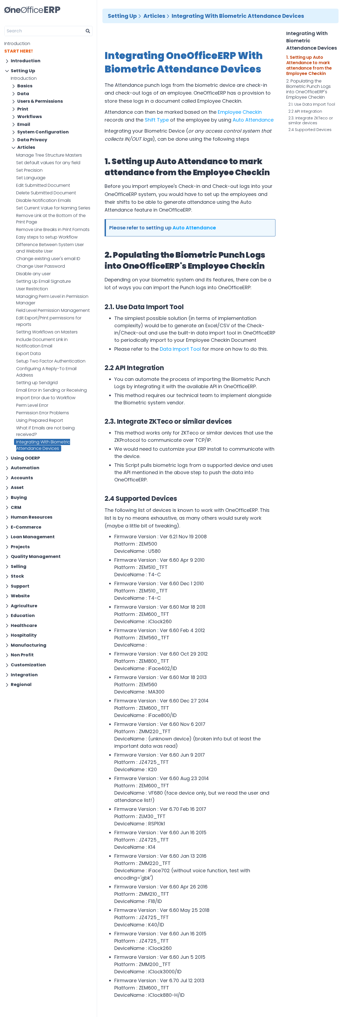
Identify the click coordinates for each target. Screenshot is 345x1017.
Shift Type (157, 119)
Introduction (17, 43)
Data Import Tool (180, 349)
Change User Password (40, 266)
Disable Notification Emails (43, 200)
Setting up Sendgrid (37, 383)
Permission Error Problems (42, 413)
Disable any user (33, 274)
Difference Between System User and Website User (50, 248)
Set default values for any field (48, 163)
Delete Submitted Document (46, 193)
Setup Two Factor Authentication (50, 361)
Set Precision (29, 170)
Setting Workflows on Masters (47, 332)
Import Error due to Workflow (45, 398)
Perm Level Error (32, 405)
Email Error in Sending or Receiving (51, 390)
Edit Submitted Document (43, 185)
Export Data (28, 353)
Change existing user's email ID (48, 259)
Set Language (31, 178)
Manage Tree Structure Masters (49, 155)
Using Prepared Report (39, 420)
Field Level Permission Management (53, 310)
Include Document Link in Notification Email (42, 342)
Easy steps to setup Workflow (47, 237)
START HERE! (18, 51)
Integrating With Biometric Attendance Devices (43, 445)
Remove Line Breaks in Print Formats (52, 229)
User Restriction (32, 289)
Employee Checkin (240, 112)
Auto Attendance (253, 119)
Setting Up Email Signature (43, 281)
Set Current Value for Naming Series (53, 208)
